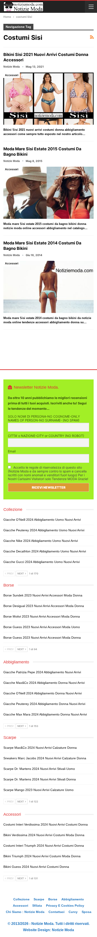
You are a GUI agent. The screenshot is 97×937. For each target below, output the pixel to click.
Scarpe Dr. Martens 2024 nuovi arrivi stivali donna (39, 779)
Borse (52, 899)
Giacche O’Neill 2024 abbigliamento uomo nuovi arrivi (42, 519)
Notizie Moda (63, 930)
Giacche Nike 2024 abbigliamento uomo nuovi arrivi (40, 541)
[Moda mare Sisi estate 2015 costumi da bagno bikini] (48, 193)
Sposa (86, 912)
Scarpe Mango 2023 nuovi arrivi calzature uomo (38, 790)
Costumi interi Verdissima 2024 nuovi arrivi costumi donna (45, 824)
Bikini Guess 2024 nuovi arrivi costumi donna (36, 866)
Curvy (73, 912)
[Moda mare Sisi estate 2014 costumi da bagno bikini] (48, 287)
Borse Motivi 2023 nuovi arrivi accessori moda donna (41, 616)
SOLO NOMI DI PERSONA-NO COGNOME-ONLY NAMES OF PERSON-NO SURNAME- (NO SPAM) (44, 418)
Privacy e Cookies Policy (65, 905)
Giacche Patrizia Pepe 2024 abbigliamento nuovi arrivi (42, 672)
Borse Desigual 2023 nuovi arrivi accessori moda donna (43, 606)
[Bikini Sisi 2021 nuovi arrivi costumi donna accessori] (48, 99)
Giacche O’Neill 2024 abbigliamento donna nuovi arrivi (42, 693)
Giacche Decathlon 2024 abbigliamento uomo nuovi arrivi (44, 551)
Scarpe (39, 899)
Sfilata (37, 905)
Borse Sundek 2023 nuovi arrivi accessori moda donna (42, 595)
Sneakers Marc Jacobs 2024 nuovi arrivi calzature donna (44, 758)
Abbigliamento (72, 899)
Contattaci (56, 912)
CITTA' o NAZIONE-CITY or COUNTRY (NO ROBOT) (46, 436)
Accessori (11, 75)
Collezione (21, 899)
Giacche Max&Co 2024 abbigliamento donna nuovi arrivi (44, 682)
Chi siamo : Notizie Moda (25, 912)
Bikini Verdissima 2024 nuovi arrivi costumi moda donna (43, 835)
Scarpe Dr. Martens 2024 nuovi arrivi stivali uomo (39, 769)
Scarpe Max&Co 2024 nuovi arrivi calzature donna (40, 747)
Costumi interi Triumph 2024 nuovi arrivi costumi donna (43, 845)
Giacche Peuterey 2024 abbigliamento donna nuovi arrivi (44, 704)
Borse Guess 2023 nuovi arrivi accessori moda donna (42, 637)
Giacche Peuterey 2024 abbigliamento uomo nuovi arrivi (43, 530)
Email (12, 451)
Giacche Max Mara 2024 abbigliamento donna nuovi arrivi (45, 714)
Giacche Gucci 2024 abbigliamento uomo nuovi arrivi (41, 562)
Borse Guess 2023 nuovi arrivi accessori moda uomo (41, 627)
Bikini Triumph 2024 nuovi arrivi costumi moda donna (42, 856)
